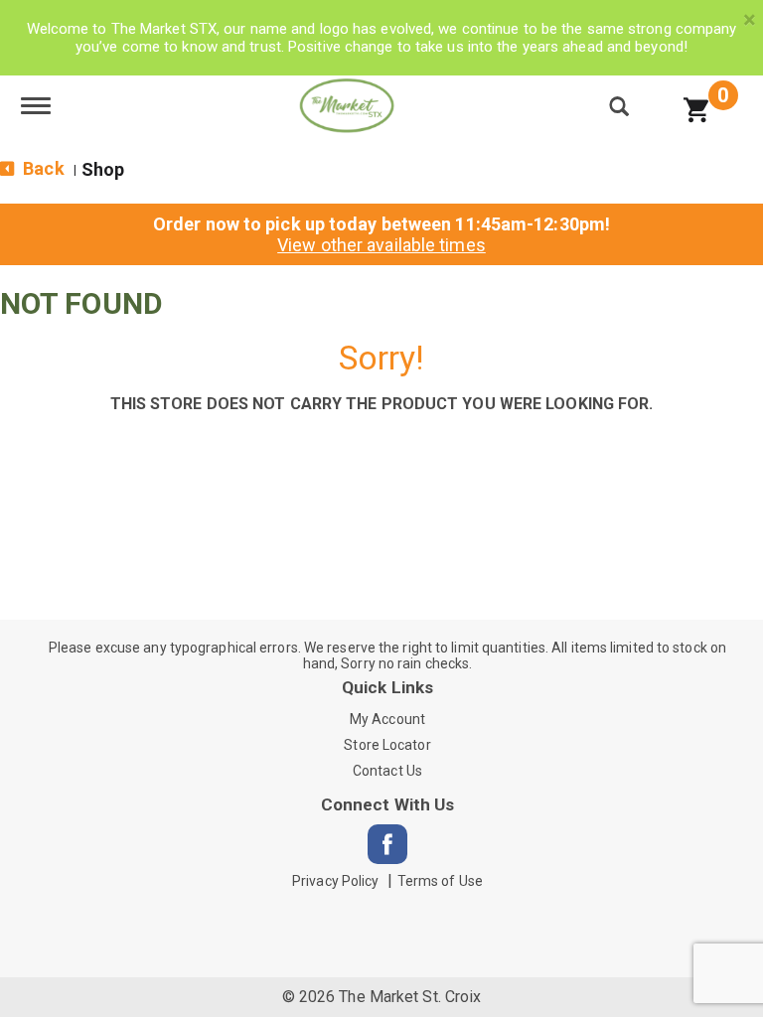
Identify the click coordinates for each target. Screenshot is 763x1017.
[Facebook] (387, 844)
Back (42, 168)
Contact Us (387, 771)
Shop (102, 169)
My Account (387, 719)
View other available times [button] (381, 244)
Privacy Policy (335, 881)
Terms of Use (440, 881)
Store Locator (387, 745)
